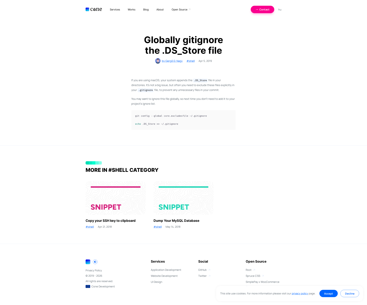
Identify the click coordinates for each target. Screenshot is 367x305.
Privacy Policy (94, 270)
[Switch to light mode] (95, 262)
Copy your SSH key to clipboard (111, 221)
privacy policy (300, 293)
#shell (191, 61)
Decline (350, 293)
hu (279, 9)
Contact (264, 9)
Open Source (179, 9)
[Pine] (94, 9)
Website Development (164, 276)
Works (131, 9)
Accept (328, 293)
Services (115, 9)
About (160, 9)
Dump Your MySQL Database (176, 221)
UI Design (156, 282)
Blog (146, 9)
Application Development (166, 269)
